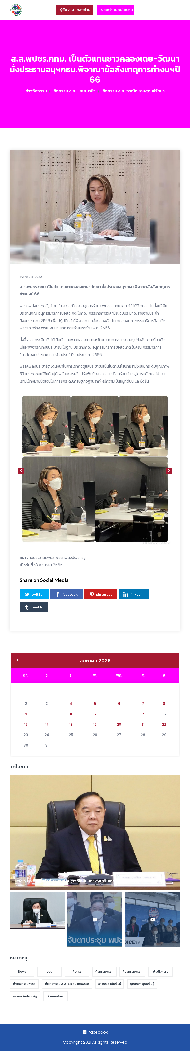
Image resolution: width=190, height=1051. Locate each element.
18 (71, 724)
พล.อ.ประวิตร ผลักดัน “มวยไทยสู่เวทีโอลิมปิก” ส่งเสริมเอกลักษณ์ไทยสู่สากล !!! (83, 881)
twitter (37, 594)
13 (119, 714)
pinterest (104, 594)
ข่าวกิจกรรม (36, 91)
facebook (70, 594)
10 (47, 714)
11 (71, 714)
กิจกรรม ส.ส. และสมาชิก (75, 91)
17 (47, 724)
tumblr (37, 607)
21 (143, 724)
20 (119, 724)
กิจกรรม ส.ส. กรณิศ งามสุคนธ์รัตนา (134, 91)
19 (95, 724)
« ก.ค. (17, 660)
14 (143, 714)
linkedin (136, 594)
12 (95, 714)
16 (26, 724)
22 (164, 724)
